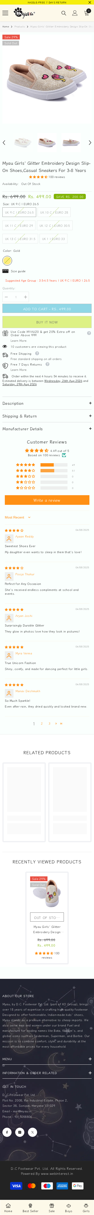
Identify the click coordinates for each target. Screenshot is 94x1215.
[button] (3, 142)
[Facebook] (7, 1132)
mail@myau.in (22, 1111)
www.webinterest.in (57, 1173)
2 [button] (42, 723)
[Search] (64, 13)
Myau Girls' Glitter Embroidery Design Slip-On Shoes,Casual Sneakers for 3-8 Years (47, 929)
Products (19, 26)
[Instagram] (19, 1132)
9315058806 (23, 1116)
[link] (24, 818)
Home (5, 26)
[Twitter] (32, 1132)
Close (90, 2)
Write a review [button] (47, 500)
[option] (47, 2)
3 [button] (49, 723)
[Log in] (75, 13)
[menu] (5, 13)
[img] (14, 530)
